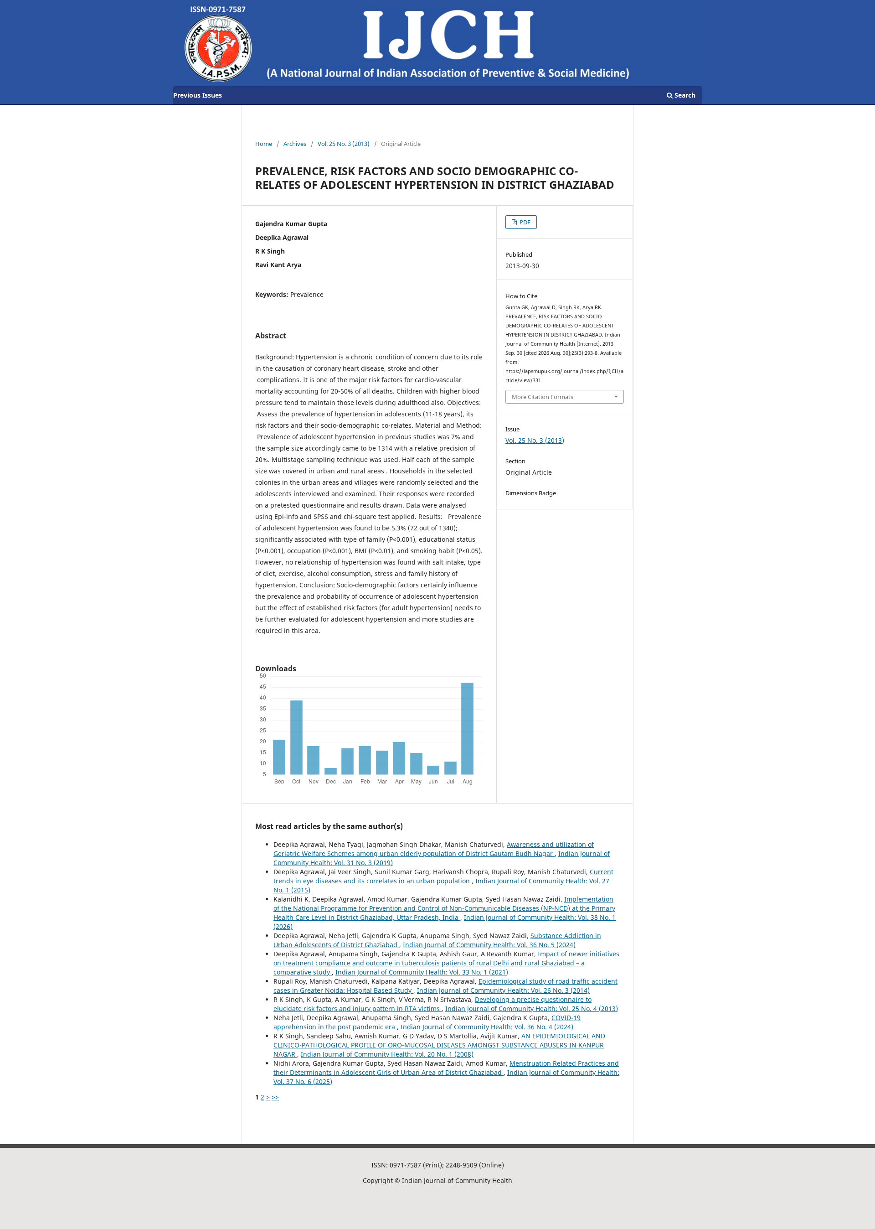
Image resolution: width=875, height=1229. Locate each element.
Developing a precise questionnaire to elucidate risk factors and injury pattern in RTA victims (432, 1004)
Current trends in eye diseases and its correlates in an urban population (443, 876)
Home (263, 144)
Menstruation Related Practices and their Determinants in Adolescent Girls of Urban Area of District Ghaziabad (446, 1068)
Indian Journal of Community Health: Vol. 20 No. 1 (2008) (387, 1054)
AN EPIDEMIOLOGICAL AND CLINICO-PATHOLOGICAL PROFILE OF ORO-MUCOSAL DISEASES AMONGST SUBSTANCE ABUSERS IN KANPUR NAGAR (439, 1045)
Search (684, 95)
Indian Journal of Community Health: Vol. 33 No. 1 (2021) (421, 972)
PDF (524, 222)
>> (275, 1097)
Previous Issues (197, 95)
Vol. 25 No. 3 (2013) (344, 144)
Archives (294, 144)
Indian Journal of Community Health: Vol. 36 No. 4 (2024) (487, 1026)
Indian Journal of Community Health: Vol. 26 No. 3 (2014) (503, 990)
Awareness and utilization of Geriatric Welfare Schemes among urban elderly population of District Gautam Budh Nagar (433, 849)
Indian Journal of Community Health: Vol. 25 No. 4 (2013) (531, 1008)
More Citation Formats (542, 397)
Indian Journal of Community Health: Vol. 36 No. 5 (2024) (489, 944)
